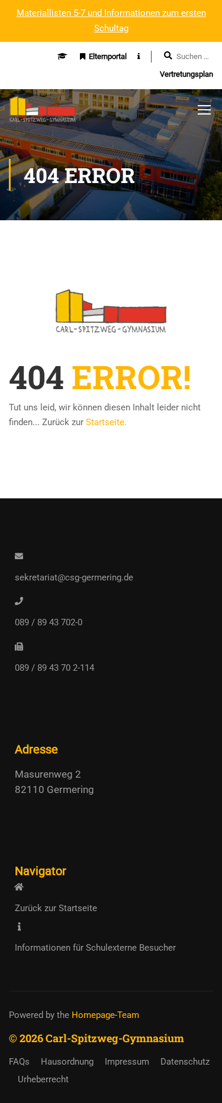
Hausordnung (67, 1061)
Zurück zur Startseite (56, 908)
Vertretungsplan (186, 74)
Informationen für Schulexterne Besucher (95, 947)
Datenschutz (185, 1061)
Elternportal (108, 56)
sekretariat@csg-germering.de (74, 577)
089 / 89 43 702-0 (48, 622)
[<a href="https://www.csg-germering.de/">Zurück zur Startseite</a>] (19, 887)
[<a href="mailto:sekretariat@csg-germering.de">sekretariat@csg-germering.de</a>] (19, 556)
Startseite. (106, 422)
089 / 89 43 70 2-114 (54, 668)
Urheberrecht (43, 1079)
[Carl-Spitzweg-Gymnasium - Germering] (43, 112)
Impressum (127, 1061)
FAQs (19, 1061)
